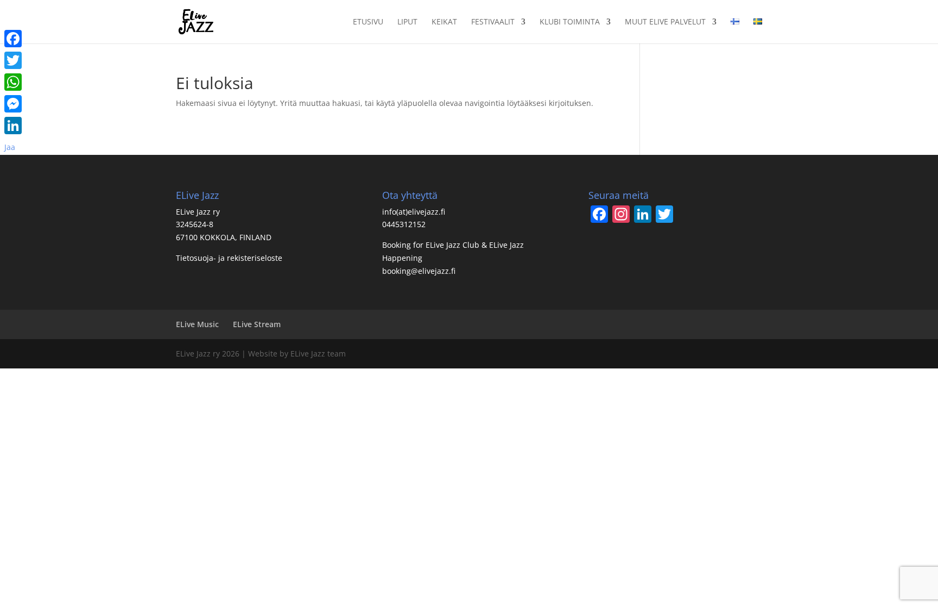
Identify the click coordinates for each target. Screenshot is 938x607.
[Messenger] (13, 104)
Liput (407, 22)
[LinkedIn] (13, 125)
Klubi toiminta (570, 22)
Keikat (444, 22)
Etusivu (368, 22)
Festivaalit (493, 22)
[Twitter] (13, 60)
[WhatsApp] (13, 82)
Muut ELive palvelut (665, 22)
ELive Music (197, 324)
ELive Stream (257, 324)
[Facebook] (13, 38)
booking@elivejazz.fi (418, 271)
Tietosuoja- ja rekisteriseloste (229, 258)
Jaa (9, 147)
